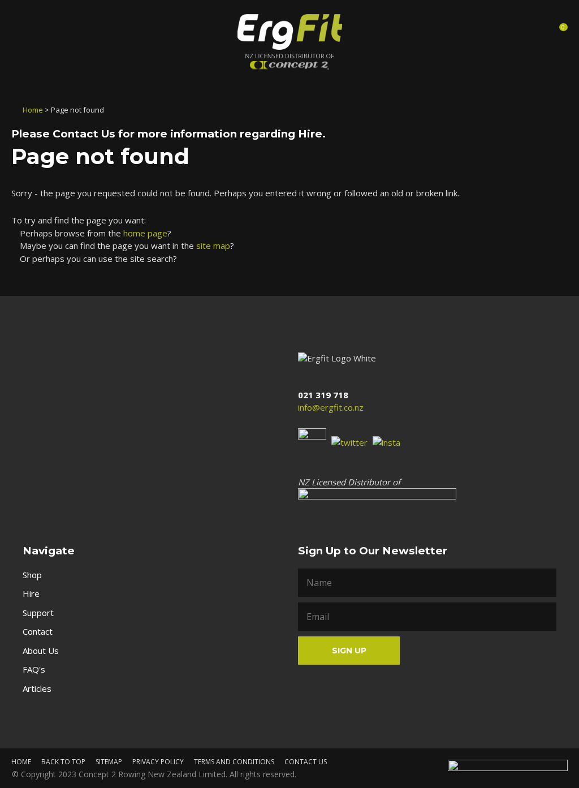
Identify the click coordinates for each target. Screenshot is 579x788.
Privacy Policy (158, 762)
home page (145, 233)
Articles (37, 688)
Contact (38, 631)
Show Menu (21, 30)
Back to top (63, 762)
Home (33, 110)
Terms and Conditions (234, 762)
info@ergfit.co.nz (331, 407)
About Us (41, 650)
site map (213, 245)
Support (38, 612)
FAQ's (34, 669)
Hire (31, 593)
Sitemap (109, 762)
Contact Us (84, 133)
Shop (32, 574)
